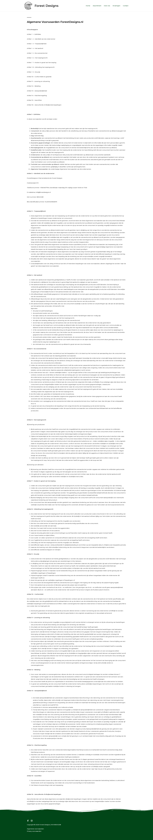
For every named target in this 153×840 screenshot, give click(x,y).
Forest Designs (46, 6)
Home (88, 6)
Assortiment (97, 6)
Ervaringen (116, 6)
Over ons (107, 6)
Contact (125, 6)
